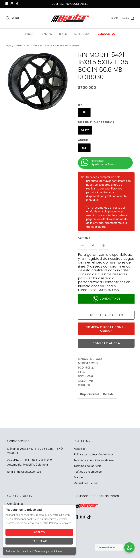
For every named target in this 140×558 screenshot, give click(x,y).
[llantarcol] (70, 18)
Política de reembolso (88, 471)
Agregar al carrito (106, 315)
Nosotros (79, 448)
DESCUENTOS (106, 33)
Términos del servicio (88, 466)
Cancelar (39, 541)
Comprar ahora (106, 343)
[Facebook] (6, 3)
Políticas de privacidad (19, 551)
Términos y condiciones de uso (94, 460)
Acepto (39, 532)
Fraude (78, 477)
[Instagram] (12, 3)
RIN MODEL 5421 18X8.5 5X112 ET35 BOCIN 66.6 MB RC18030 (46, 45)
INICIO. (29, 33)
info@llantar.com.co (28, 471)
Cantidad (84, 237)
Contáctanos (15, 503)
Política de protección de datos (94, 454)
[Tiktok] (17, 3)
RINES (63, 33)
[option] (37, 81)
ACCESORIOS (82, 33)
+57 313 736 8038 (41, 448)
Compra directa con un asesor (106, 328)
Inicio (8, 45)
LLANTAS (46, 33)
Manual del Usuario (86, 483)
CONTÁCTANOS (110, 298)
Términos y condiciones (48, 551)
